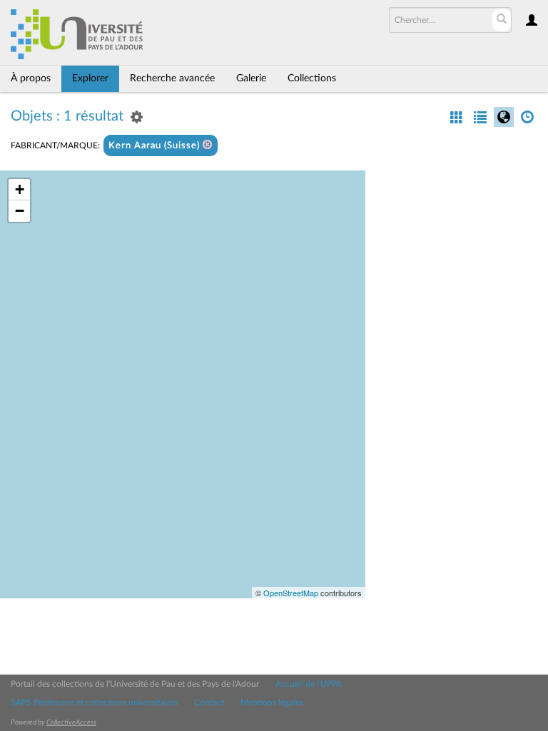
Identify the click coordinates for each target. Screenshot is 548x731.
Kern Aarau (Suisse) (155, 145)
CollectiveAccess (71, 722)
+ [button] (19, 189)
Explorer (90, 78)
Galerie (251, 78)
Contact (209, 702)
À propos (31, 78)
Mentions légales (271, 702)
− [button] (19, 211)
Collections (312, 78)
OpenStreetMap (290, 592)
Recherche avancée (172, 78)
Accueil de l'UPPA (308, 684)
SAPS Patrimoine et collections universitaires (94, 702)
